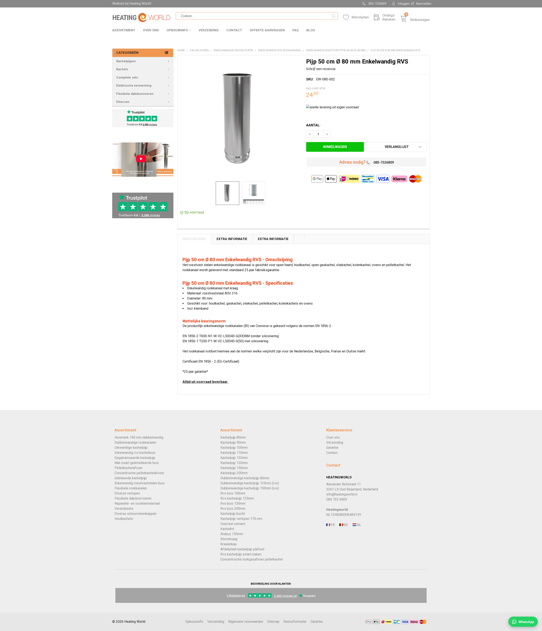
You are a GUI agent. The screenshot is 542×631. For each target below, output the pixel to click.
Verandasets (124, 509)
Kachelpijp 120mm (234, 458)
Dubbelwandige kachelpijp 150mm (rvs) (249, 488)
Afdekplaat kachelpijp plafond (242, 549)
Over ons (151, 30)
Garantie (332, 448)
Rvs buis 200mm (232, 509)
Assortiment (123, 30)
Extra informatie (273, 239)
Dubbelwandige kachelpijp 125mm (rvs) (249, 483)
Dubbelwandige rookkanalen (135, 442)
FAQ (295, 30)
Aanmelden (423, 4)
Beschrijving (194, 239)
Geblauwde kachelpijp (131, 478)
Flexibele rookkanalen (131, 488)
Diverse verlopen (127, 493)
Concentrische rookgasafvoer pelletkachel (251, 559)
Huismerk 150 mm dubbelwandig (139, 437)
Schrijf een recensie (321, 69)
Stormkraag (228, 539)
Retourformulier (295, 622)
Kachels (122, 69)
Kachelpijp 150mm (234, 468)
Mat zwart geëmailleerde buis (137, 463)
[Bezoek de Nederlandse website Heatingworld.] (345, 525)
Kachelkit (227, 529)
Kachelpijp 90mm (233, 442)
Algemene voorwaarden (245, 622)
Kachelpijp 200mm (234, 473)
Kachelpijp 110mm (234, 453)
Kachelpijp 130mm (234, 463)
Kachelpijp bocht (232, 514)
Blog (310, 30)
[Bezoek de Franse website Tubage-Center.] (332, 525)
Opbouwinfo (177, 30)
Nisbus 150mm (231, 534)
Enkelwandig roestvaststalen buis (140, 483)
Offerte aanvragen (267, 30)
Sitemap (273, 622)
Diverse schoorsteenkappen (135, 514)
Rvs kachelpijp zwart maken (240, 554)
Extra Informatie (232, 239)
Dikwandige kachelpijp (131, 448)
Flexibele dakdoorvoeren (134, 94)
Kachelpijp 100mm (234, 448)
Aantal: (313, 125)
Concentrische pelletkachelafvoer (139, 473)
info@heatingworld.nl (341, 494)
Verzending (209, 30)
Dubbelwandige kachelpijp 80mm (244, 478)
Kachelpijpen (126, 61)
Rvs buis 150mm (232, 503)
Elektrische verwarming (133, 85)
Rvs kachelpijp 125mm (237, 498)
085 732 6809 (336, 499)
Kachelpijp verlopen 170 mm (241, 519)
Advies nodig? (352, 162)
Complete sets (127, 77)
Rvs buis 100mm (232, 493)
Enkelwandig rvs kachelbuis (135, 453)
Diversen (122, 102)
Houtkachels (124, 519)
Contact (234, 30)
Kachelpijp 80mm (233, 437)
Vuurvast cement (232, 524)
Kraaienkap (228, 544)
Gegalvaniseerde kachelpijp (135, 458)
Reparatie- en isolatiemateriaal (137, 503)
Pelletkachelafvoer (128, 468)
